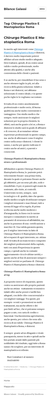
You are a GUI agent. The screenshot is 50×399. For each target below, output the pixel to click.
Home (7, 380)
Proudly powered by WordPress (30, 394)
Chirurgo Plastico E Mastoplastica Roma (24, 40)
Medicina (23, 367)
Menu (42, 9)
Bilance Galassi (15, 9)
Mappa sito (9, 386)
